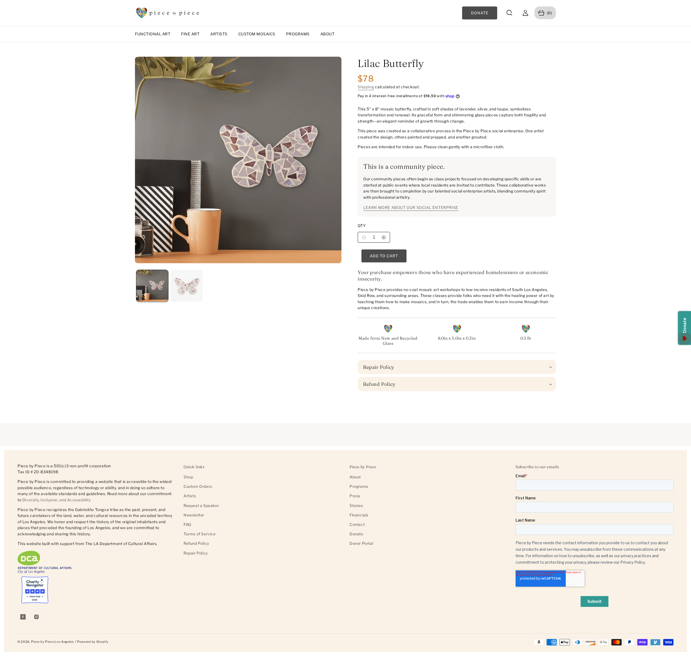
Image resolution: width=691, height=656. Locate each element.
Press (355, 495)
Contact (357, 524)
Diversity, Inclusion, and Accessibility (56, 500)
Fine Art (190, 34)
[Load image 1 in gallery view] (152, 286)
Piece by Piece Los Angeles (52, 642)
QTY (361, 225)
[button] (509, 12)
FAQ (187, 524)
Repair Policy (196, 553)
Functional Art (152, 34)
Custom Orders (198, 486)
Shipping (366, 86)
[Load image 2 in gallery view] (187, 286)
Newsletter (194, 515)
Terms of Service (200, 534)
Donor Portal (361, 543)
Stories (356, 505)
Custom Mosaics (256, 34)
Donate (356, 534)
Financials (359, 515)
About (327, 34)
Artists (219, 34)
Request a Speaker (201, 505)
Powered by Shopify (93, 642)
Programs (298, 34)
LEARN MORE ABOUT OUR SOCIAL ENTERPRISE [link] (410, 207)
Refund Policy (196, 543)
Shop (188, 477)
